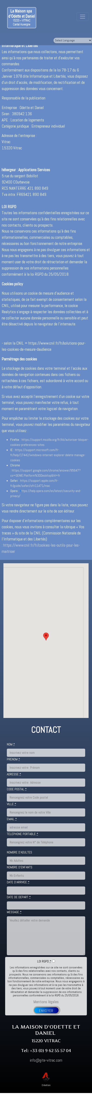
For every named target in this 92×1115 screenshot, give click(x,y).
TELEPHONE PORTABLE (22, 834)
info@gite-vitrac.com (46, 1060)
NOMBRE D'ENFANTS (19, 867)
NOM (11, 744)
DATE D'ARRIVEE (18, 882)
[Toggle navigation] (83, 16)
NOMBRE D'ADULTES (19, 852)
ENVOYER (46, 1010)
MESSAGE (14, 912)
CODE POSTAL (17, 789)
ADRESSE (14, 774)
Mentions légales (46, 1001)
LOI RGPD (44, 961)
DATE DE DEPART (19, 897)
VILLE (11, 804)
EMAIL (12, 819)
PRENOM (13, 759)
